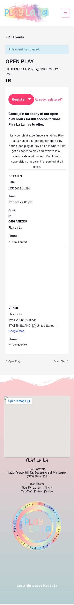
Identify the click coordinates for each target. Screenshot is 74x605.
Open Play (14, 361)
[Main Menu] (65, 13)
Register (19, 99)
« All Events (15, 37)
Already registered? (49, 99)
